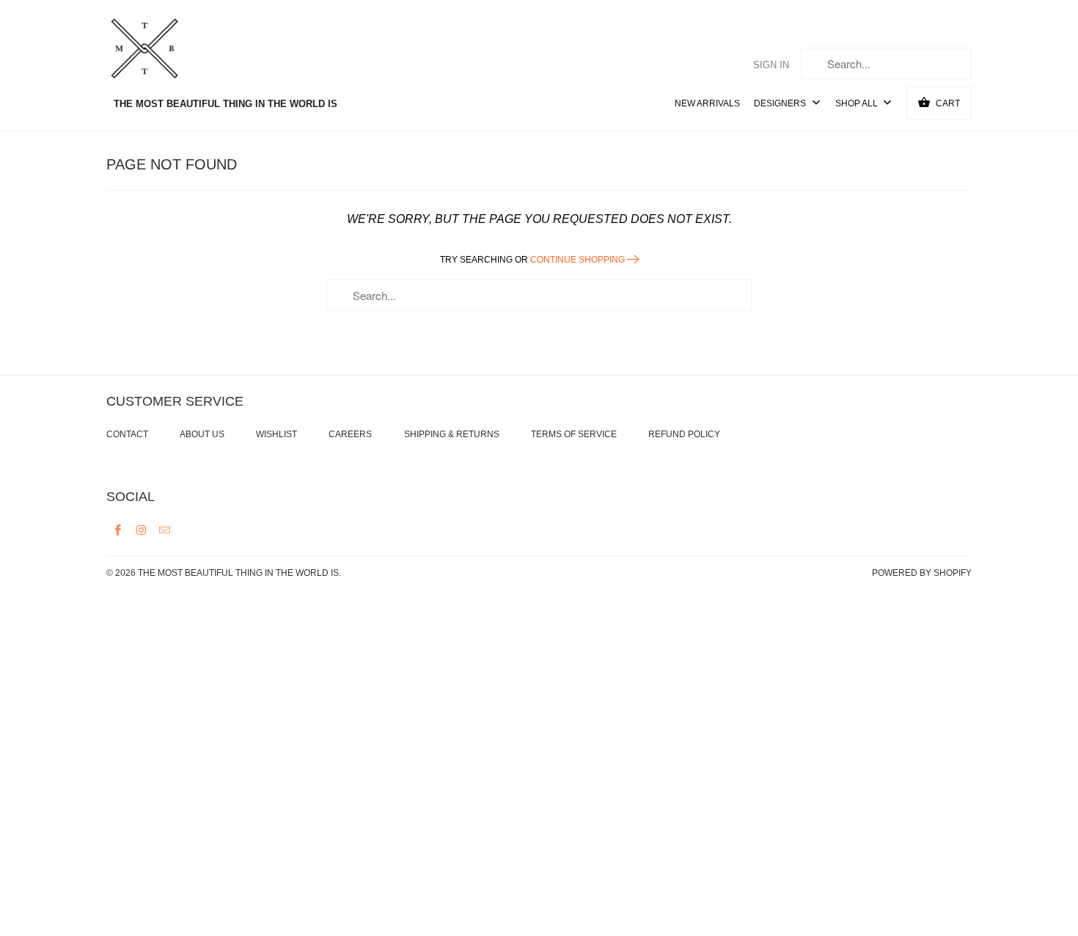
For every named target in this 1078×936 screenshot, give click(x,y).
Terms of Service (574, 434)
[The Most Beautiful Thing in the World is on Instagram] (141, 529)
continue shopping (578, 260)
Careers (350, 434)
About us (202, 434)
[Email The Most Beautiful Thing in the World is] (165, 529)
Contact (127, 434)
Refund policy (684, 434)
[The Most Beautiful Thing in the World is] (172, 50)
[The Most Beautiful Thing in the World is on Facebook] (118, 529)
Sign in (771, 64)
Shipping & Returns (451, 434)
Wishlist (276, 434)
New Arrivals (707, 103)
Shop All (857, 103)
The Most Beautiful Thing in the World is (238, 573)
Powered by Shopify (922, 573)
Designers (781, 103)
